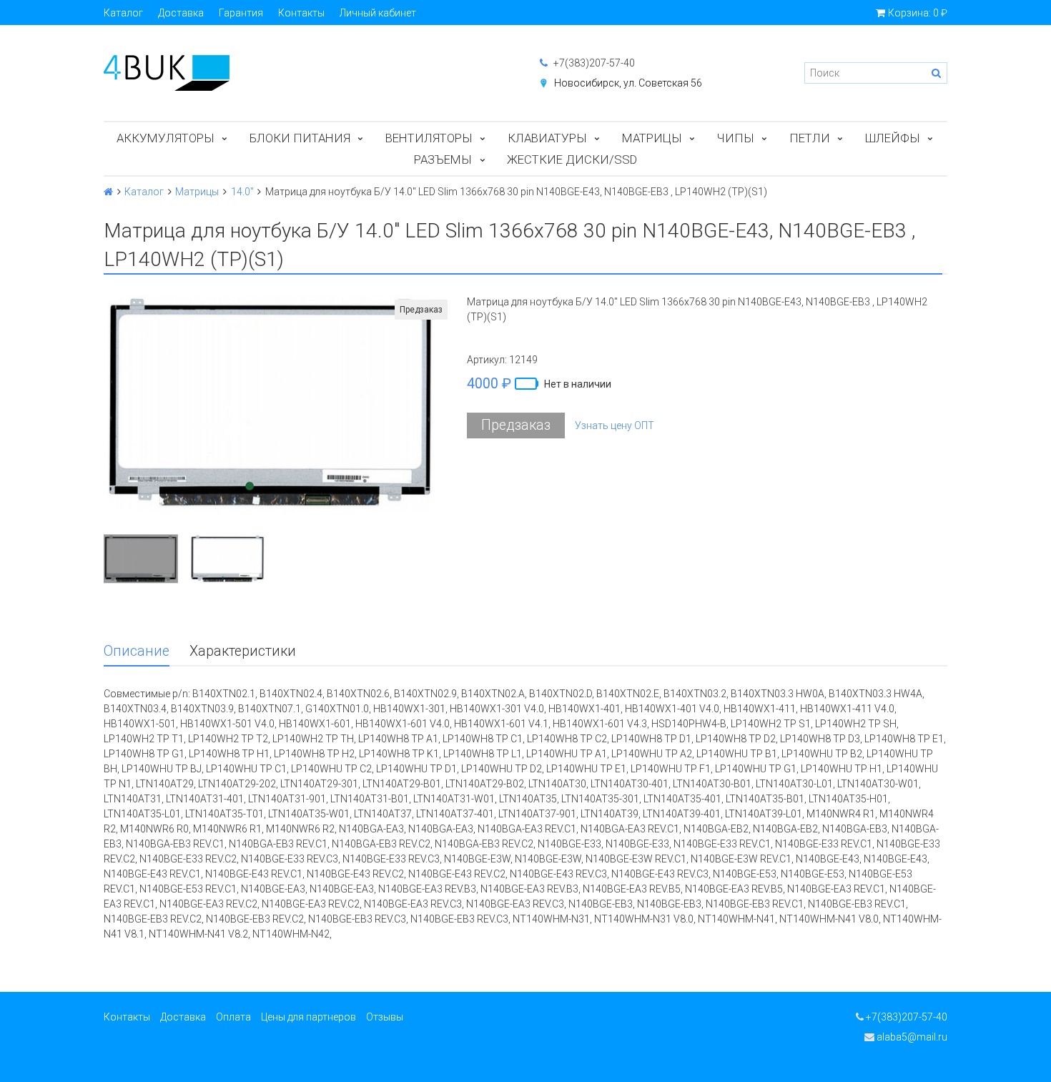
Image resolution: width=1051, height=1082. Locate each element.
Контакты (301, 13)
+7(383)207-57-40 (593, 63)
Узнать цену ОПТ (614, 425)
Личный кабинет (378, 13)
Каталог (123, 13)
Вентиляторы (429, 138)
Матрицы (652, 138)
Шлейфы (892, 138)
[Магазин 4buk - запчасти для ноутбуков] (307, 73)
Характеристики (242, 651)
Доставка (181, 13)
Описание (136, 651)
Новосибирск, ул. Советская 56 (628, 83)
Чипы (735, 138)
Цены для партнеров (308, 1017)
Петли (809, 138)
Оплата (233, 1017)
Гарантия (241, 13)
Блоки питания (300, 138)
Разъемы (443, 159)
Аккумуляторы (165, 138)
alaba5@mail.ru (910, 1037)
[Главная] (108, 192)
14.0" (242, 192)
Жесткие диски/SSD (572, 159)
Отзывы (384, 1017)
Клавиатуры (547, 138)
